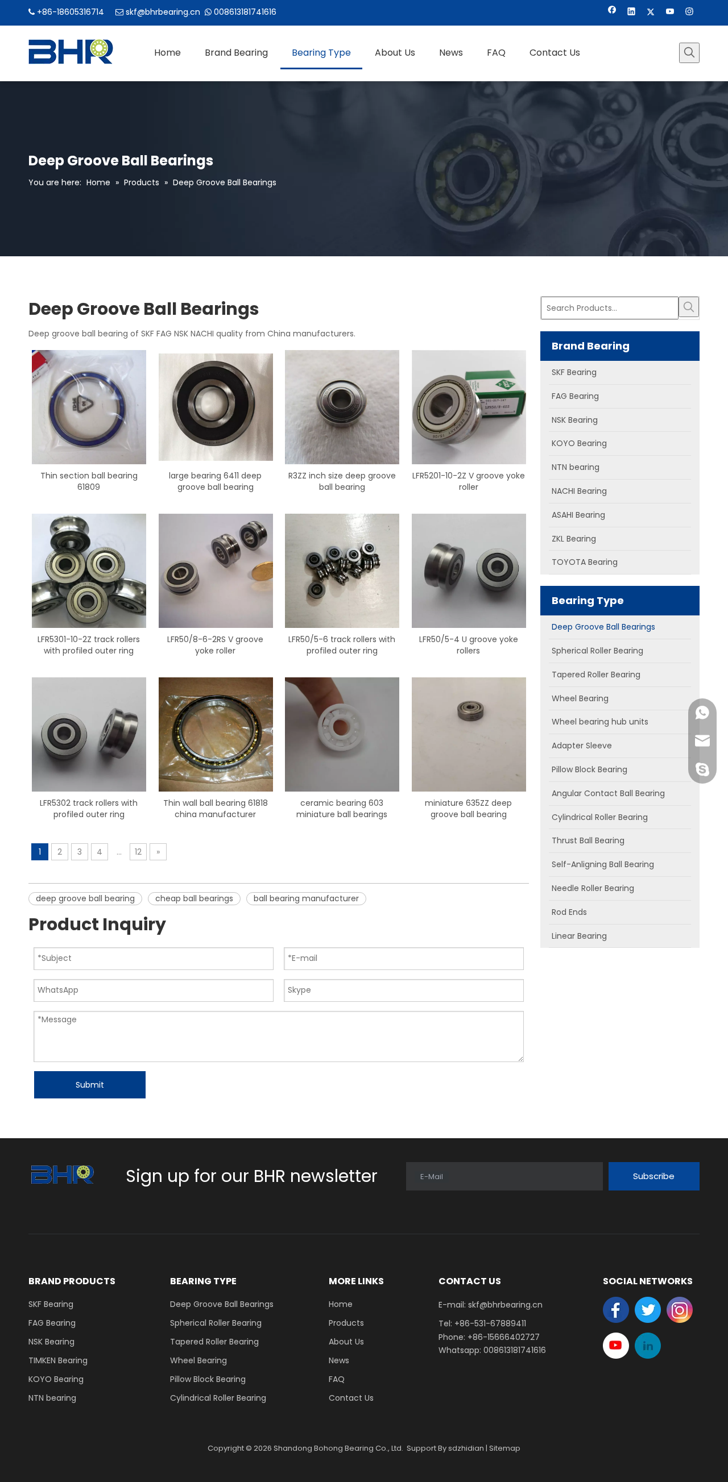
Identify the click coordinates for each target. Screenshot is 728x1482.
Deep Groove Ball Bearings (222, 1304)
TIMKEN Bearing (58, 1360)
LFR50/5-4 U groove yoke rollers (468, 645)
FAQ (337, 1379)
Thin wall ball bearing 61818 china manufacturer (215, 808)
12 (138, 851)
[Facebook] (612, 13)
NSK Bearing (51, 1341)
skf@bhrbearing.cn (163, 12)
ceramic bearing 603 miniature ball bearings (341, 808)
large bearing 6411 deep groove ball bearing (215, 481)
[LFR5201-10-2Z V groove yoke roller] (469, 406)
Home (341, 1304)
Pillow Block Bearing (208, 1379)
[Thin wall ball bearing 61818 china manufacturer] (216, 733)
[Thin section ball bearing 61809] (89, 406)
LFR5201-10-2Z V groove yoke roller (468, 481)
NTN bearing (52, 1398)
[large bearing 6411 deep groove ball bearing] (216, 406)
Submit (90, 1084)
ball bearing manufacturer (306, 898)
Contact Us (351, 1398)
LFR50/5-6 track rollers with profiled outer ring (341, 645)
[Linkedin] (631, 13)
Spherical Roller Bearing (216, 1323)
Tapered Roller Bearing (214, 1341)
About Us (346, 1341)
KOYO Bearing (56, 1379)
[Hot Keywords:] (689, 53)
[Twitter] (651, 13)
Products (346, 1323)
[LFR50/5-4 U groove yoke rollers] (469, 570)
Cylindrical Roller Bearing (218, 1398)
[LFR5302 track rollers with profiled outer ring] (89, 733)
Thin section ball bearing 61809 (89, 481)
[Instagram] (689, 13)
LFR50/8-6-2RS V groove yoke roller (215, 645)
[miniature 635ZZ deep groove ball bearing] (469, 733)
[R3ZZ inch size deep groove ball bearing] (342, 406)
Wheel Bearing (198, 1360)
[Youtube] (670, 13)
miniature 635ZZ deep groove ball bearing (468, 808)
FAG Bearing (52, 1323)
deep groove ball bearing (85, 898)
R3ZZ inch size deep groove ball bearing (342, 481)
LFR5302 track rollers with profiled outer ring (89, 808)
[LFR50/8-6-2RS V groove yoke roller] (216, 570)
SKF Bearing (50, 1304)
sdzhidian (466, 1448)
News (339, 1360)
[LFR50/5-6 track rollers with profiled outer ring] (342, 570)
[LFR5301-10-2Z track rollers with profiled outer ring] (89, 570)
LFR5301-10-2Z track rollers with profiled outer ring (89, 645)
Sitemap (504, 1448)
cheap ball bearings (194, 898)
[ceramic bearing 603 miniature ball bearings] (342, 733)
